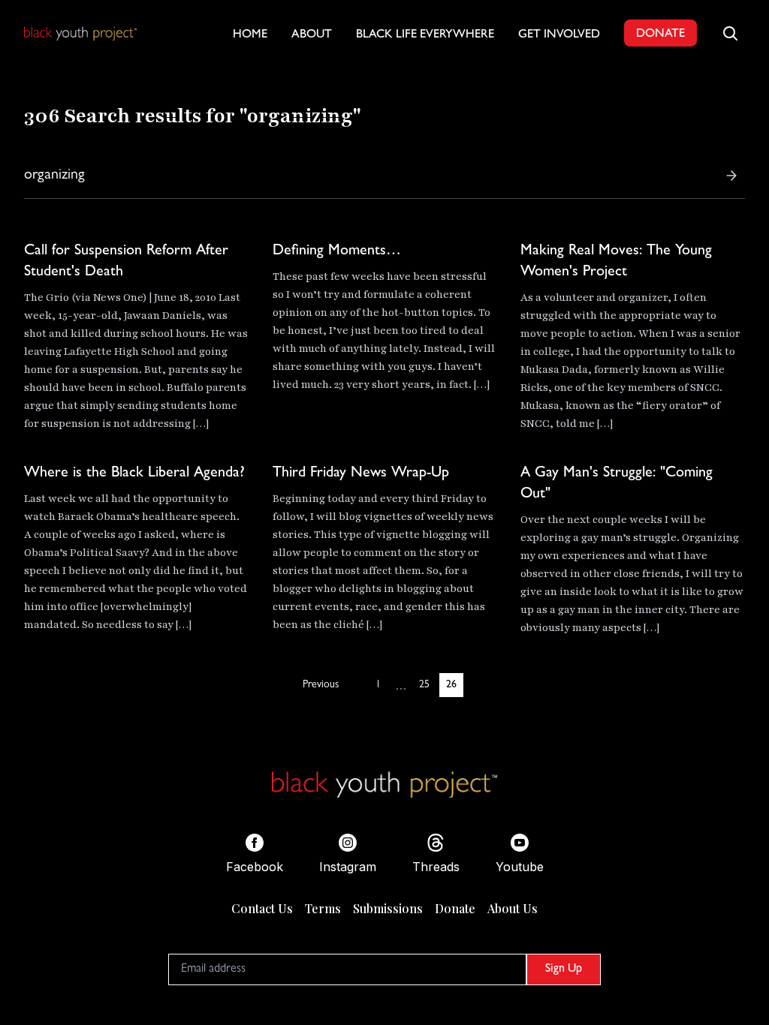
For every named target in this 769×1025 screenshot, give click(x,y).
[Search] (731, 175)
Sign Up (563, 969)
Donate (455, 908)
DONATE (660, 35)
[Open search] (730, 33)
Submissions (388, 908)
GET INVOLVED (559, 35)
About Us (512, 908)
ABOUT (311, 35)
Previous (321, 685)
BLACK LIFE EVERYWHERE (425, 35)
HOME (250, 35)
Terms (323, 908)
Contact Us (262, 908)
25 (424, 685)
